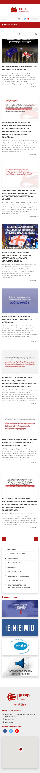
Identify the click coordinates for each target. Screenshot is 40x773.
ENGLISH (34, 19)
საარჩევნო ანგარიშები (17, 554)
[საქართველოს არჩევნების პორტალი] (20, 608)
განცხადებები (13, 558)
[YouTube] (28, 19)
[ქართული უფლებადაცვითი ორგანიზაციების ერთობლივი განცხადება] (20, 300)
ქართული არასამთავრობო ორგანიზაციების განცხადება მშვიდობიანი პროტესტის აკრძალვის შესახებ (17, 256)
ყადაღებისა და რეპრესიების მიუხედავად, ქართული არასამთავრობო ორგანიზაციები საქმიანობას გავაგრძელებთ (19, 382)
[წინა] (4, 539)
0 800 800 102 (9, 719)
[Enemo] (20, 627)
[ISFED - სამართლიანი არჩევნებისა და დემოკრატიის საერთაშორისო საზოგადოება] (20, 8)
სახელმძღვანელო (15, 581)
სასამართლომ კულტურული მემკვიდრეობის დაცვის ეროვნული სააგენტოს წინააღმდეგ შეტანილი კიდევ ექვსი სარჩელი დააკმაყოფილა (19, 504)
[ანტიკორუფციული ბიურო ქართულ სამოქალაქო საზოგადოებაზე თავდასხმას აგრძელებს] (20, 424)
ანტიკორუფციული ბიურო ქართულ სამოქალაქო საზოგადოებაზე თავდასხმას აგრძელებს (19, 442)
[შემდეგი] (36, 539)
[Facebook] (22, 19)
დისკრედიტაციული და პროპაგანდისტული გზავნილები (20, 586)
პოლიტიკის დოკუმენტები (18, 576)
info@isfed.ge (9, 722)
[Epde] (20, 646)
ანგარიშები (12, 549)
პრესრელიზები (13, 563)
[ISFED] (20, 696)
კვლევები (11, 567)
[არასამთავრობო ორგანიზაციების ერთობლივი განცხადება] (20, 51)
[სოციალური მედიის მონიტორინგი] (20, 666)
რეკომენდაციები (14, 572)
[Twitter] (25, 19)
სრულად (33, 87)
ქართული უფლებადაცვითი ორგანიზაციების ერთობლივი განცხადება (17, 319)
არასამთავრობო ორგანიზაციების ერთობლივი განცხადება (19, 68)
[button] (21, 749)
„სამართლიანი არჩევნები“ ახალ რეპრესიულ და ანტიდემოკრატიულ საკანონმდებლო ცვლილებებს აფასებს (19, 194)
